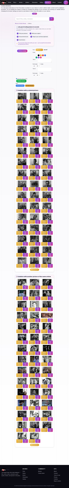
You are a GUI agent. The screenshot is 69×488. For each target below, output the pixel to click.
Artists (24, 475)
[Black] (38, 55)
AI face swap (22, 51)
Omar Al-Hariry (20, 85)
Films (24, 471)
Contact (60, 2)
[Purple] (38, 57)
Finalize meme (21, 81)
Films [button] (14, 2)
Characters (35, 2)
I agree (34, 13)
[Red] (43, 55)
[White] (36, 55)
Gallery (41, 2)
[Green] (36, 57)
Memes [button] (47, 2)
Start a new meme (25, 101)
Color (33, 52)
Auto (41, 64)
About (54, 2)
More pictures (34, 269)
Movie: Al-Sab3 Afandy (20, 23)
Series (24, 473)
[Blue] (45, 55)
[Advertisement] (7, 29)
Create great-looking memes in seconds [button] (27, 27)
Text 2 (34, 68)
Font (33, 49)
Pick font (39, 49)
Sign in (66, 2)
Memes (40, 471)
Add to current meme (19, 101)
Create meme (41, 473)
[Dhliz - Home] (3, 2)
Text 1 (34, 59)
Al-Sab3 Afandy (29, 85)
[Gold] (41, 55)
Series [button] (20, 2)
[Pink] (41, 57)
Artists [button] (27, 2)
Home (9, 2)
